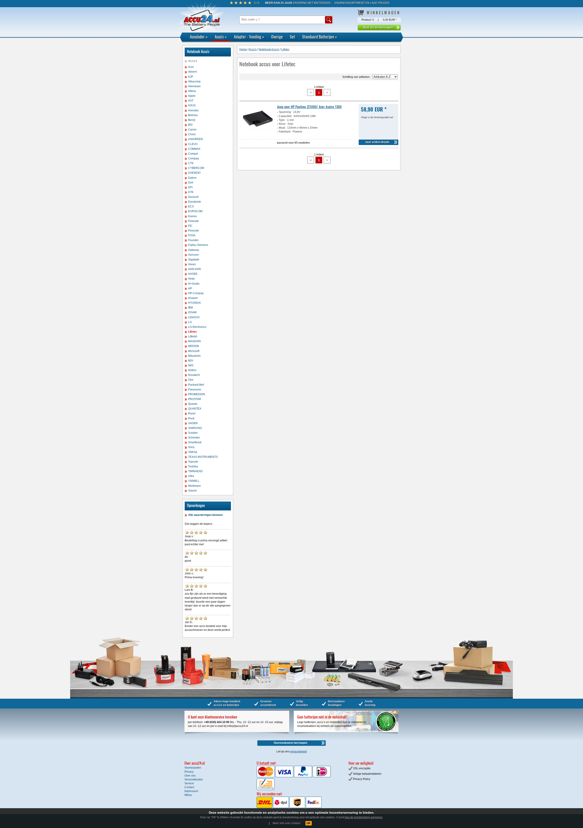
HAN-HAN (194, 269)
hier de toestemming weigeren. (364, 817)
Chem (192, 134)
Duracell (193, 197)
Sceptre (193, 432)
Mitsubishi (194, 355)
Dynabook (194, 201)
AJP (190, 76)
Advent (192, 71)
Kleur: (282, 123)
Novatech (194, 375)
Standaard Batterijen (319, 37)
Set (292, 37)
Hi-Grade (193, 283)
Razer (192, 413)
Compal (193, 153)
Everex (192, 216)
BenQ (191, 120)
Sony (191, 447)
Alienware (194, 86)
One (190, 379)
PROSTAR (194, 399)
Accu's (221, 37)
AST (190, 100)
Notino (192, 370)
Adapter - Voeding (249, 37)
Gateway (193, 250)
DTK (191, 192)
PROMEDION (196, 394)
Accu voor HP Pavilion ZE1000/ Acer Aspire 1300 (309, 106)
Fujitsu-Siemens (198, 245)
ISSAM (192, 312)
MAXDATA (194, 341)
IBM (190, 307)
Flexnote (193, 230)
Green (192, 264)
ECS (191, 206)
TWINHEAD (195, 471)
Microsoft (193, 351)
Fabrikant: (285, 131)
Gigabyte (193, 259)
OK (309, 823)
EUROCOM (195, 211)
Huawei (193, 298)
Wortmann (194, 485)
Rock (191, 418)
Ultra (191, 476)
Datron (192, 177)
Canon (192, 129)
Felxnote (193, 221)
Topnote (193, 461)
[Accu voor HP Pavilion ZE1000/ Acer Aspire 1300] (258, 135)
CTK (191, 163)
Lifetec (192, 331)
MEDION (193, 346)
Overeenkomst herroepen (290, 742)
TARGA (192, 452)
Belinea (193, 115)
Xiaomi (192, 490)
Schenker (194, 437)
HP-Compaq (196, 293)
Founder (193, 240)
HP (190, 288)
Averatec (193, 110)
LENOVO (193, 317)
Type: (282, 120)
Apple (191, 95)
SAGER (193, 423)
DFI (190, 187)
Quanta (192, 403)
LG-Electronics (197, 327)
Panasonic (194, 389)
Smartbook (195, 442)
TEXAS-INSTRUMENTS (203, 457)
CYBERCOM (196, 168)
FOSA (191, 235)
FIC (190, 225)
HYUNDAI (194, 302)
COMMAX (194, 148)
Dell (190, 182)
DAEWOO (194, 172)
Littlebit (192, 336)
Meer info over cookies (287, 823)
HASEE (192, 273)
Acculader (199, 37)
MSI (190, 360)
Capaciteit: (285, 116)
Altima (192, 91)
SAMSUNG (195, 428)
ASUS (192, 105)
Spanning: (285, 112)
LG (190, 322)
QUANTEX (194, 408)
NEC (191, 365)
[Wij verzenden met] (289, 807)
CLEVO (192, 144)
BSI (190, 124)
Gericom (193, 254)
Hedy (191, 278)
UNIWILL (193, 480)
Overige (277, 37)
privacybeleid (298, 751)
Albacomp (194, 81)
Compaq (193, 158)
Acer (191, 67)
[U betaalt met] (266, 776)
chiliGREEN (195, 139)
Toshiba (193, 466)
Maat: (282, 127)
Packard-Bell (196, 384)
